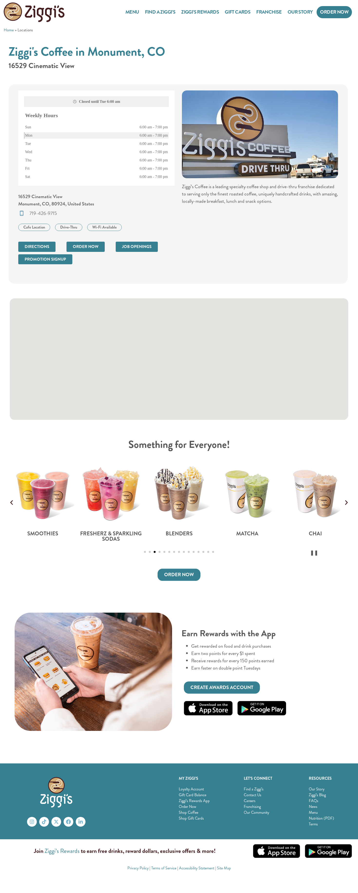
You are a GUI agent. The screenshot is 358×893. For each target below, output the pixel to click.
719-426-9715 (43, 213)
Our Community (256, 812)
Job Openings (136, 247)
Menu (132, 12)
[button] (12, 502)
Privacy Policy (138, 868)
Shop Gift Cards (191, 818)
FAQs (313, 801)
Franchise (269, 12)
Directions (37, 247)
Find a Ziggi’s (160, 12)
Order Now (334, 12)
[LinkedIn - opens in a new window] (80, 822)
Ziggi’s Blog (317, 795)
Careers (249, 801)
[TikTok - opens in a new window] (44, 822)
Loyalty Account (191, 789)
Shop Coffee (188, 812)
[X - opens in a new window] (56, 822)
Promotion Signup (45, 259)
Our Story (300, 12)
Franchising (252, 806)
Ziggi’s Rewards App (194, 801)
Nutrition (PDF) (321, 818)
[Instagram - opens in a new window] (32, 822)
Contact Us (252, 795)
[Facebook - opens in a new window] (68, 822)
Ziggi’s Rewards (200, 12)
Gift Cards (237, 12)
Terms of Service (163, 868)
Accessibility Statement (196, 868)
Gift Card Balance (192, 795)
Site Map (224, 868)
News (313, 806)
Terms (313, 824)
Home (9, 30)
